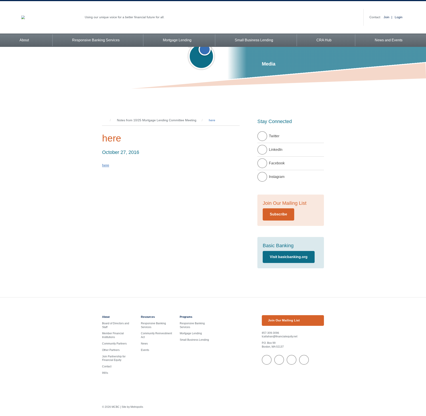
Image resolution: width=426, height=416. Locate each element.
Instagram (276, 177)
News (144, 343)
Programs (186, 316)
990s (105, 372)
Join (386, 17)
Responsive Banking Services (96, 40)
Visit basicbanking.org (289, 257)
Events (145, 350)
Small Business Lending (254, 40)
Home (103, 120)
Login (398, 17)
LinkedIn (275, 149)
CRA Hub (323, 40)
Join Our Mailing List (284, 320)
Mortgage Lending (177, 40)
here (105, 165)
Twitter (274, 136)
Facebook (277, 163)
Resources (148, 316)
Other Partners (111, 350)
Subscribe (278, 214)
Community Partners (114, 343)
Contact (374, 17)
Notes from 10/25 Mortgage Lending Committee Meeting (156, 120)
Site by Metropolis (132, 406)
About (24, 40)
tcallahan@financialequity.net (279, 336)
